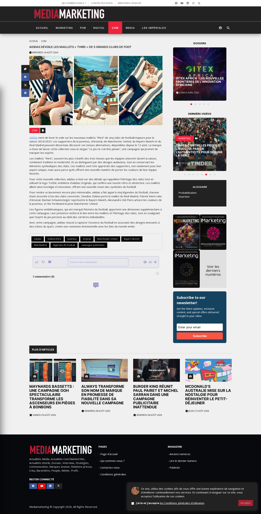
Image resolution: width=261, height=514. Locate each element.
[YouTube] (182, 3)
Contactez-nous (102, 3)
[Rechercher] (228, 27)
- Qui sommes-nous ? (112, 461)
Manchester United (107, 238)
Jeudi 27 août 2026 (198, 410)
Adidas (33, 137)
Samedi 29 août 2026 (44, 415)
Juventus (72, 238)
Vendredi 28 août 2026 (97, 410)
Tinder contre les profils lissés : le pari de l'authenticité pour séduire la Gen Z (199, 150)
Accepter (246, 503)
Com (115, 27)
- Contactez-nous (109, 467)
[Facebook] (176, 3)
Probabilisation (187, 192)
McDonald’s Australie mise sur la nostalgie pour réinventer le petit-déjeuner (208, 394)
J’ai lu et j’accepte (170, 503)
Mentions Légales (129, 3)
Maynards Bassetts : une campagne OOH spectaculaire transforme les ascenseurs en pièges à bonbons (52, 396)
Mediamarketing (39, 506)
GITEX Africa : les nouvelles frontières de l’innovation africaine (200, 82)
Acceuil (33, 41)
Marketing (64, 27)
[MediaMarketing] (70, 14)
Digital (99, 27)
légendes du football (64, 245)
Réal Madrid (40, 245)
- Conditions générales (112, 474)
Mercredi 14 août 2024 (45, 52)
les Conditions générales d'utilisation (182, 503)
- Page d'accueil (108, 454)
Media (130, 27)
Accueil (42, 27)
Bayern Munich (132, 238)
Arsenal (87, 238)
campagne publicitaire (93, 245)
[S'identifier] (220, 27)
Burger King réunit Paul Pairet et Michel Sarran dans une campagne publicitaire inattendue (155, 396)
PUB (83, 27)
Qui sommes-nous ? (74, 3)
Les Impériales (154, 27)
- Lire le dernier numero (182, 461)
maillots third (54, 238)
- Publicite (174, 467)
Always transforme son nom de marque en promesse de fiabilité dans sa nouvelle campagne (102, 394)
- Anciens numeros (179, 454)
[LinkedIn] (187, 3)
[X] (199, 3)
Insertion (183, 196)
